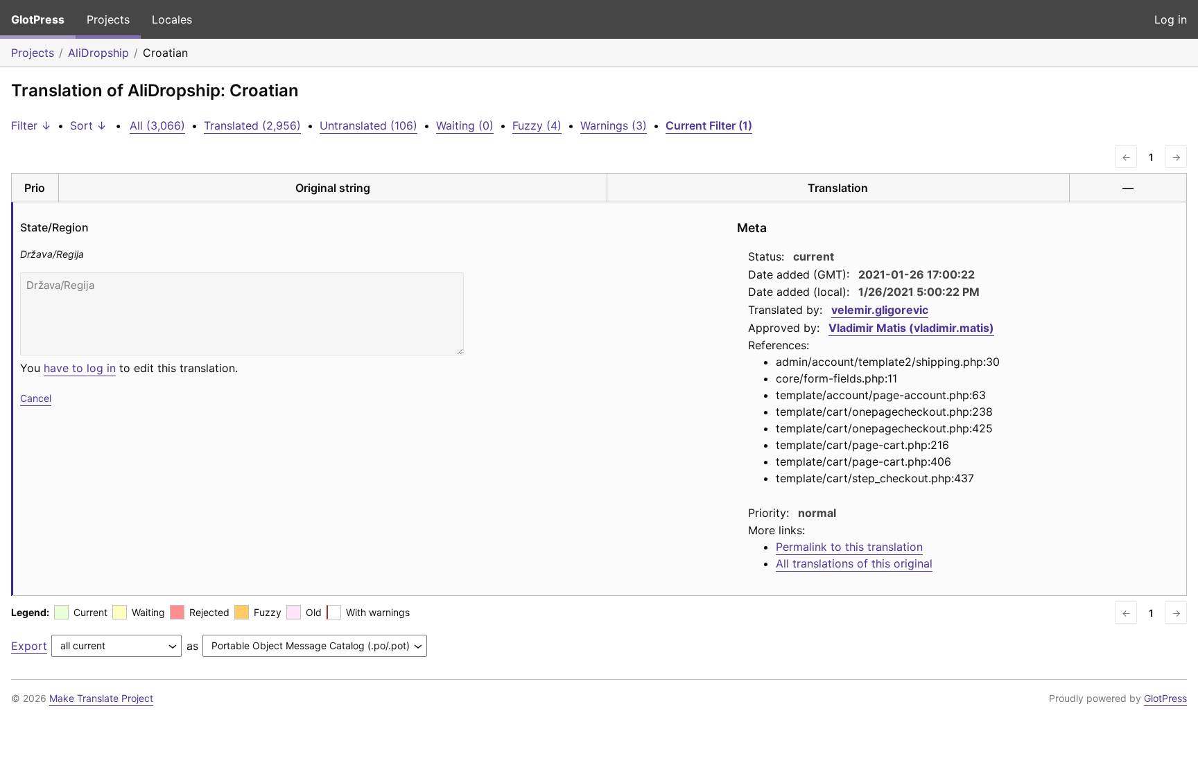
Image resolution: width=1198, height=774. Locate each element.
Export (29, 646)
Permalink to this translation (849, 547)
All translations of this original (854, 563)
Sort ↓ (88, 125)
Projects (108, 19)
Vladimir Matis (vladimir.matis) (911, 328)
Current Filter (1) (709, 125)
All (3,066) (157, 125)
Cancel (35, 398)
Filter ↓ (31, 125)
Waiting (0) (465, 125)
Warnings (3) (613, 125)
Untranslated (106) (368, 125)
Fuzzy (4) (537, 125)
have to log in (80, 368)
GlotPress (37, 19)
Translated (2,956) (252, 125)
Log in (1170, 19)
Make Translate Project (101, 698)
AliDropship (98, 53)
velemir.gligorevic (879, 310)
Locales (172, 19)
